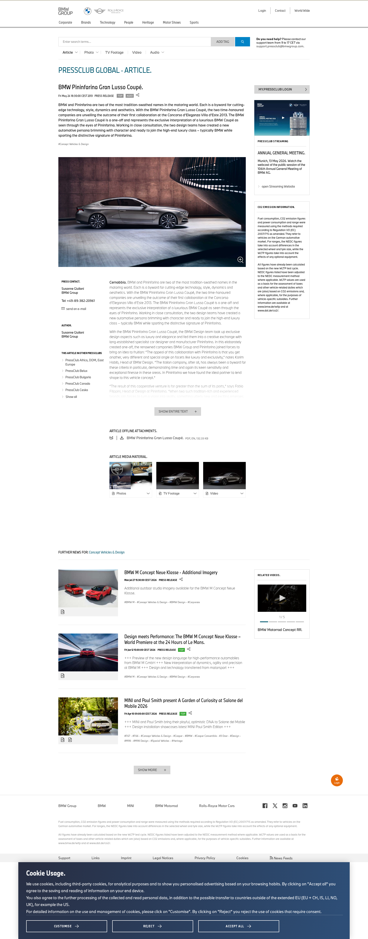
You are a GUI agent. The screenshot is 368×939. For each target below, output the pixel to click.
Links (96, 858)
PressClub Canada (77, 383)
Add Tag (222, 42)
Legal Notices (163, 858)
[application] (282, 598)
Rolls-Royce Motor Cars (217, 806)
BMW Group (67, 806)
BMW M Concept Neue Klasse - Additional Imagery (170, 572)
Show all (71, 397)
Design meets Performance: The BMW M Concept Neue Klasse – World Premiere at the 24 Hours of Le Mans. (182, 639)
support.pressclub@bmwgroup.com (279, 46)
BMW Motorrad (166, 806)
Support (64, 858)
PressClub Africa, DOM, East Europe (84, 362)
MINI (130, 806)
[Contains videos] (70, 740)
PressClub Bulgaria (78, 377)
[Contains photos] (62, 612)
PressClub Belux (76, 371)
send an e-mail (76, 309)
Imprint (126, 858)
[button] (282, 598)
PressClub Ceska (76, 390)
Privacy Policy (205, 858)
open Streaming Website (278, 186)
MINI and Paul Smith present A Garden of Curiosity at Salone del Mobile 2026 (183, 703)
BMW (102, 806)
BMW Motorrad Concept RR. (280, 629)
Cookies (242, 858)
